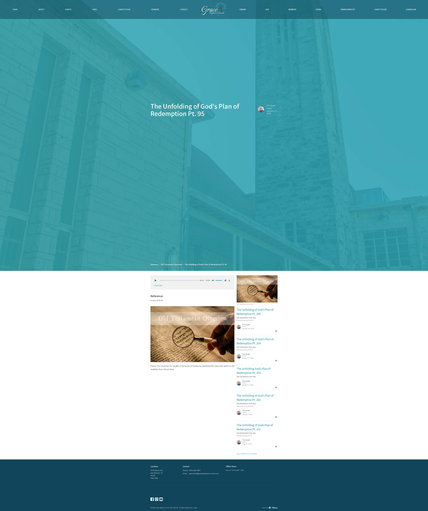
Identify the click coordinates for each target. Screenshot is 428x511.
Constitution (124, 9)
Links (94, 9)
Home (15, 9)
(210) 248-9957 (195, 470)
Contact (184, 9)
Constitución (380, 9)
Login (195, 508)
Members (292, 9)
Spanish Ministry (348, 9)
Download (158, 285)
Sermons (155, 9)
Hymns (318, 9)
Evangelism (411, 9)
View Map (154, 478)
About (41, 9)
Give (267, 9)
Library (242, 9)
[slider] (178, 280)
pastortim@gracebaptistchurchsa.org (203, 473)
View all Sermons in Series (247, 454)
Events (68, 9)
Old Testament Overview (171, 264)
